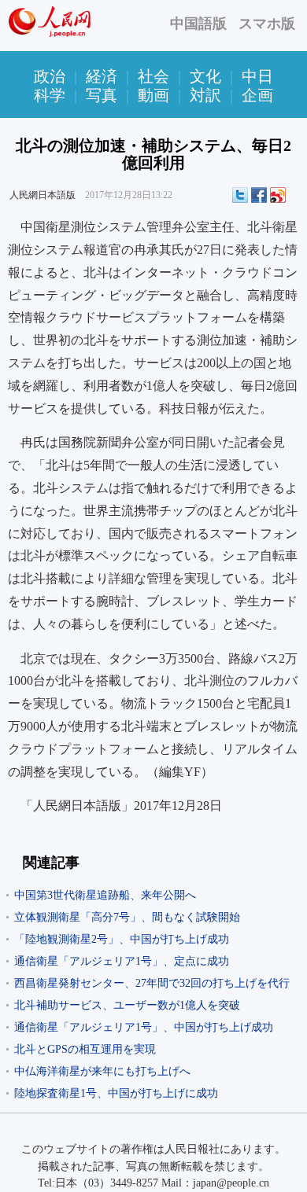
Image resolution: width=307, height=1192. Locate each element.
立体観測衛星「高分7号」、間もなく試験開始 (127, 917)
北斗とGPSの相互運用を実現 (85, 1049)
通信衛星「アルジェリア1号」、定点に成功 (121, 961)
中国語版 (198, 23)
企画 (257, 95)
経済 (101, 76)
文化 (205, 76)
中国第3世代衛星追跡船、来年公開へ (105, 895)
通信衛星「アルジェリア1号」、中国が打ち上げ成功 (143, 1027)
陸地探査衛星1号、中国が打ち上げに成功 (116, 1093)
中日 (257, 76)
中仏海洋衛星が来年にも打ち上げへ (102, 1071)
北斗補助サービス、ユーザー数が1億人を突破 (127, 1005)
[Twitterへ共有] (240, 195)
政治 (49, 76)
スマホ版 (267, 23)
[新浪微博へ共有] (278, 195)
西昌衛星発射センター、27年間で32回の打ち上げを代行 (152, 983)
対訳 (205, 95)
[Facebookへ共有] (259, 195)
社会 (153, 76)
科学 (49, 95)
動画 (153, 95)
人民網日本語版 (42, 195)
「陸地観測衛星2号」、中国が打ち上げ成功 (121, 939)
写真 (101, 95)
